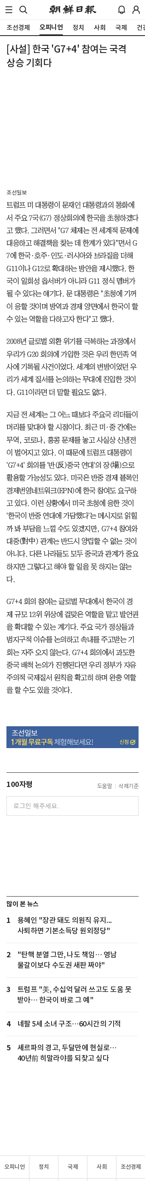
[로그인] (136, 10)
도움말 (104, 786)
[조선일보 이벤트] (72, 737)
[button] (9, 10)
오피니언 (14, 1166)
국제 (73, 1166)
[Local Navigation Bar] (9, 10)
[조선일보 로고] (72, 10)
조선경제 (131, 1166)
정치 (44, 1166)
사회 (102, 1166)
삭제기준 (128, 786)
